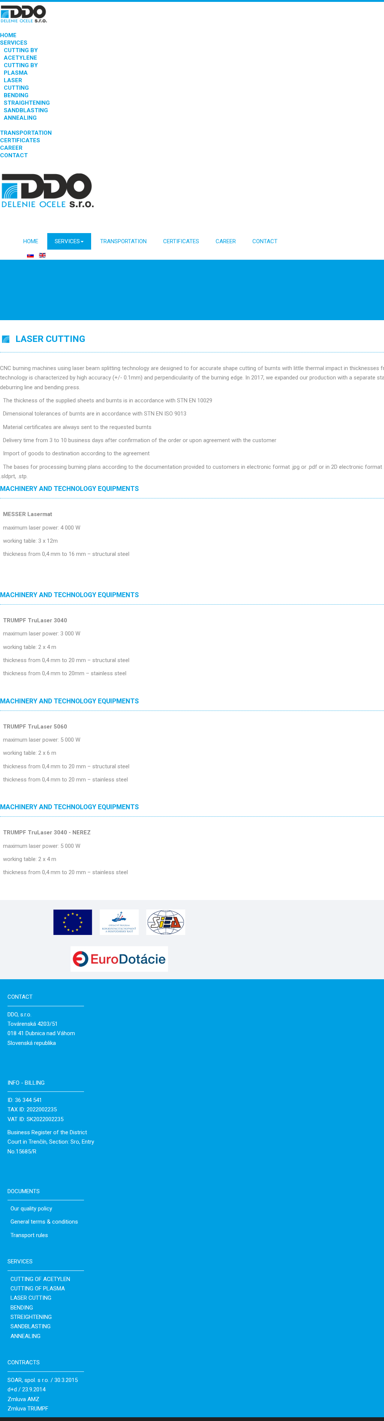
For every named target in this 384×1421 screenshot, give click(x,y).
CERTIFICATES (20, 140)
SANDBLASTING (26, 110)
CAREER (11, 148)
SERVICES (13, 42)
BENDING (16, 95)
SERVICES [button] (67, 241)
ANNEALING (20, 117)
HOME (8, 35)
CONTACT (14, 155)
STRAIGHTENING (27, 102)
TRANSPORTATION (26, 132)
